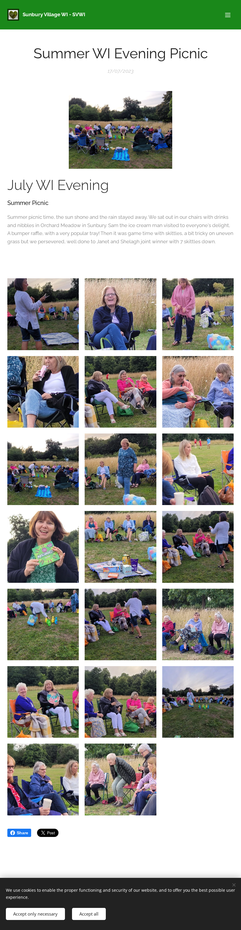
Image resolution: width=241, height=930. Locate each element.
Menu (228, 15)
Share (22, 832)
